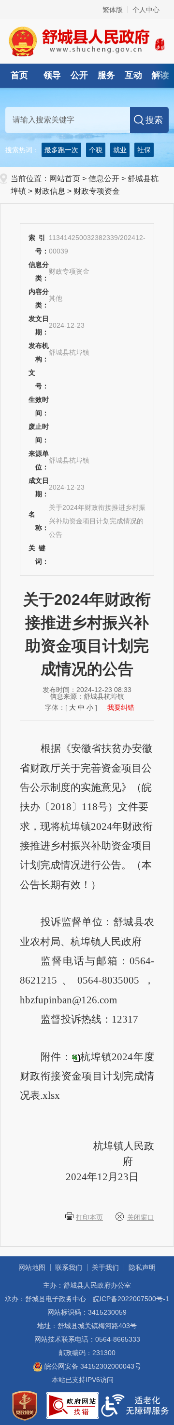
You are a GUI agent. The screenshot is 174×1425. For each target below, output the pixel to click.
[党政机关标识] (24, 1405)
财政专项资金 (96, 191)
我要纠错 (120, 707)
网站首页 (64, 178)
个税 (95, 150)
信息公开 (103, 178)
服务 (106, 75)
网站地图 (31, 1267)
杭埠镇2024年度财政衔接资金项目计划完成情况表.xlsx (87, 1076)
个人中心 (146, 9)
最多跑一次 (61, 150)
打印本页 (89, 1217)
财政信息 (49, 191)
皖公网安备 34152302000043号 (92, 1366)
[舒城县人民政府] (87, 41)
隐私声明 (142, 1267)
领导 (52, 75)
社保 (144, 150)
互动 (133, 75)
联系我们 (68, 1267)
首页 (19, 75)
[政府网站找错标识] (72, 1405)
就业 (120, 150)
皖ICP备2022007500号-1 (131, 1299)
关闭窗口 (140, 1217)
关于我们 (105, 1267)
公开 (79, 75)
